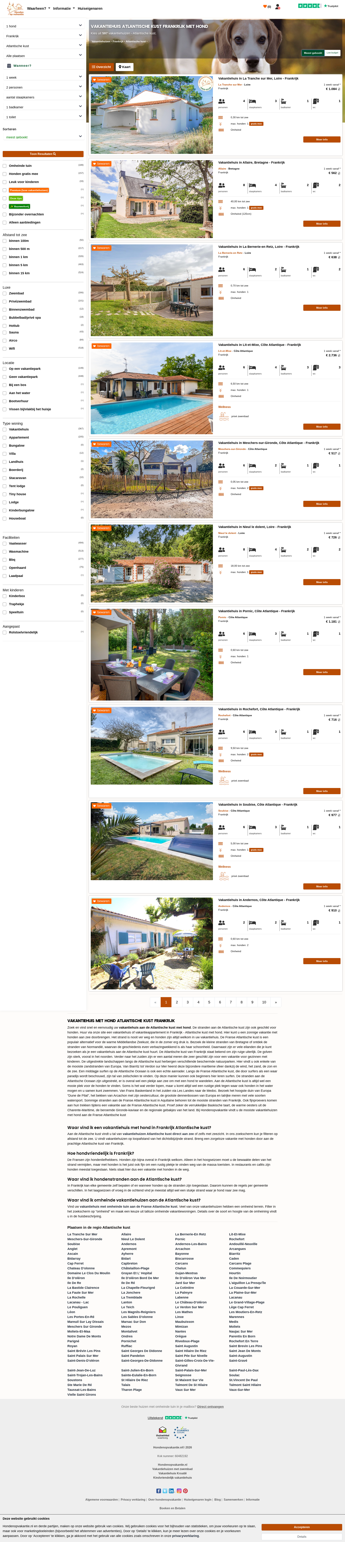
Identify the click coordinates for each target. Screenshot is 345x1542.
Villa (12, 453)
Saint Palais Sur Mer (82, 1356)
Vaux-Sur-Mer (239, 1390)
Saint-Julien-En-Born (137, 1370)
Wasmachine (19, 551)
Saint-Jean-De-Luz (81, 1370)
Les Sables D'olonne (137, 1317)
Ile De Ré (128, 1283)
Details (301, 1536)
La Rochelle (76, 1297)
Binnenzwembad (21, 309)
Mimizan (181, 1326)
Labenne (181, 1297)
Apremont (129, 1249)
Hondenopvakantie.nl (172, 1464)
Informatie (62, 8)
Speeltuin (16, 612)
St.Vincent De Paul (243, 1380)
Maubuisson (184, 1322)
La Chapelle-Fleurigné (138, 1288)
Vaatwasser (18, 543)
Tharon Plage (131, 1390)
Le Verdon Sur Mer (189, 1307)
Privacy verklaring (133, 1499)
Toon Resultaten (41, 153)
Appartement (19, 437)
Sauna (14, 332)
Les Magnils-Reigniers (138, 1312)
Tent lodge (17, 486)
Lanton (126, 1302)
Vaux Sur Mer (185, 1390)
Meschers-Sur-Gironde (84, 1239)
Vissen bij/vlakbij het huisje (30, 409)
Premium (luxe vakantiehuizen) (29, 190)
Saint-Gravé (238, 1360)
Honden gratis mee (23, 174)
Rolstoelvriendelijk (23, 632)
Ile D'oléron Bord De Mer (140, 1278)
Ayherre (127, 1254)
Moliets (234, 1326)
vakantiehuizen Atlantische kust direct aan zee (158, 1134)
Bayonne (182, 1254)
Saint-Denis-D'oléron (83, 1360)
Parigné (73, 1341)
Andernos (128, 1244)
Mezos (126, 1326)
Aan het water (19, 393)
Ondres (127, 1336)
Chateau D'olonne (81, 1268)
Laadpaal (16, 576)
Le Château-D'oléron (191, 1302)
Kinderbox (17, 596)
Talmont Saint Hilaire (245, 1385)
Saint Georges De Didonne (141, 1351)
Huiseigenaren (90, 8)
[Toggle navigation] (286, 6)
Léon (71, 1312)
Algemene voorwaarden (101, 1499)
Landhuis (16, 462)
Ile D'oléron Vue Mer (190, 1278)
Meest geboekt (313, 52)
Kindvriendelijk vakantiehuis (172, 1477)
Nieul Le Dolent (133, 1239)
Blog (217, 1499)
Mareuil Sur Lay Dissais (85, 1322)
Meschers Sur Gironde (84, 1326)
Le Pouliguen (77, 1307)
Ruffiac (126, 1346)
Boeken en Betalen (172, 1508)
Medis (233, 1322)
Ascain (72, 1254)
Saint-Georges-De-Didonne (142, 1360)
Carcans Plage (240, 1263)
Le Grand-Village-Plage (246, 1302)
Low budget (332, 52)
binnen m (19, 241)
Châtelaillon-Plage (135, 1268)
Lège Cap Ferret (241, 1307)
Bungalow (16, 445)
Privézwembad (20, 301)
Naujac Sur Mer (241, 1331)
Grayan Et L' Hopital (136, 1273)
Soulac (234, 1375)
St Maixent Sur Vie (189, 1380)
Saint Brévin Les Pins (83, 1351)
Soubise (73, 1244)
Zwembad (16, 293)
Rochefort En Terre (243, 1341)
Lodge (14, 502)
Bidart (126, 1258)
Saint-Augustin (240, 1356)
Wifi (12, 348)
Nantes (180, 1331)
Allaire (126, 1234)
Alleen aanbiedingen (24, 222)
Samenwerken (233, 1499)
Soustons (74, 1380)
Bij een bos (17, 385)
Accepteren (302, 1527)
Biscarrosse (184, 1258)
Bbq (12, 559)
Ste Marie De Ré (79, 1385)
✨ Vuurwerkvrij (19, 206)
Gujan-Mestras (186, 1273)
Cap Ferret (75, 1263)
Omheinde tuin (20, 166)
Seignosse (183, 1375)
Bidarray (73, 1258)
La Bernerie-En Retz (190, 1234)
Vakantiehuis (19, 429)
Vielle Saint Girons (81, 1394)
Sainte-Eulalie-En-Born (138, 1375)
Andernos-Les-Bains (191, 1244)
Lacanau (235, 1297)
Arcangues (237, 1249)
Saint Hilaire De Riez (190, 1351)
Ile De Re (74, 1283)
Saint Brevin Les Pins (245, 1346)
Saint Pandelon (133, 1356)
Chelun (180, 1268)
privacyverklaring (185, 1536)
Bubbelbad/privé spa (25, 317)
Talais (125, 1385)
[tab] (101, 67)
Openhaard (17, 568)
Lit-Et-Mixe (237, 1234)
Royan (72, 1346)
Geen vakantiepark (23, 377)
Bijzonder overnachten (26, 214)
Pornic (180, 1239)
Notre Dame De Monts (84, 1336)
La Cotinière (184, 1288)
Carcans (181, 1263)
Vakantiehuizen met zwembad (172, 1469)
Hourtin (235, 1273)
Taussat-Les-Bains (81, 1390)
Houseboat (17, 518)
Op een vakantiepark (25, 369)
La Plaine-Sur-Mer (243, 1292)
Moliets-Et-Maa (78, 1331)
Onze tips (16, 198)
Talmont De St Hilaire (191, 1385)
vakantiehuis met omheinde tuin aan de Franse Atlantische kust (128, 1206)
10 (264, 1002)
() (269, 6)
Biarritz (234, 1254)
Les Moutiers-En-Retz (245, 1312)
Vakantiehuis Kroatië (172, 1473)
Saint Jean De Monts (245, 1351)
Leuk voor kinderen (24, 182)
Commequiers (240, 1268)
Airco (13, 340)
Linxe (179, 1317)
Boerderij (16, 470)
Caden (234, 1258)
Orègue (181, 1336)
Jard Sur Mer (185, 1283)
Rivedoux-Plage (187, 1341)
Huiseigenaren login (197, 1499)
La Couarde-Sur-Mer (244, 1288)
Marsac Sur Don (133, 1322)
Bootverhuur (18, 401)
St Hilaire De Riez (134, 1380)
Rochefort (236, 1239)
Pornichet (128, 1341)
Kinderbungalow (21, 510)
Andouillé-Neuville (243, 1244)
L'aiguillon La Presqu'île (247, 1283)
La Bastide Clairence (83, 1288)
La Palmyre (183, 1292)
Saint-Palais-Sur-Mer (191, 1370)
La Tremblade (131, 1297)
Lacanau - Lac (78, 1302)
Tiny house (17, 494)
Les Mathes (184, 1312)
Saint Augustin (186, 1346)
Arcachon (182, 1249)
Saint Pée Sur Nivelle (191, 1356)
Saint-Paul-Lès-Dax (244, 1370)
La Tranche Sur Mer (82, 1234)
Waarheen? (37, 8)
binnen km (18, 257)
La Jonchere (130, 1292)
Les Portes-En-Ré (80, 1317)
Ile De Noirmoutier (243, 1278)
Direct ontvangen (210, 1406)
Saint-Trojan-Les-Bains (85, 1375)
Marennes (236, 1317)
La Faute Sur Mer (80, 1292)
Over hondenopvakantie (164, 1499)
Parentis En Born (242, 1336)
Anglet (72, 1249)
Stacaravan (17, 478)
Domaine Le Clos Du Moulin (88, 1273)
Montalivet (129, 1331)
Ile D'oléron (76, 1278)
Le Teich (127, 1307)
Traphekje (16, 604)
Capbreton (129, 1263)
